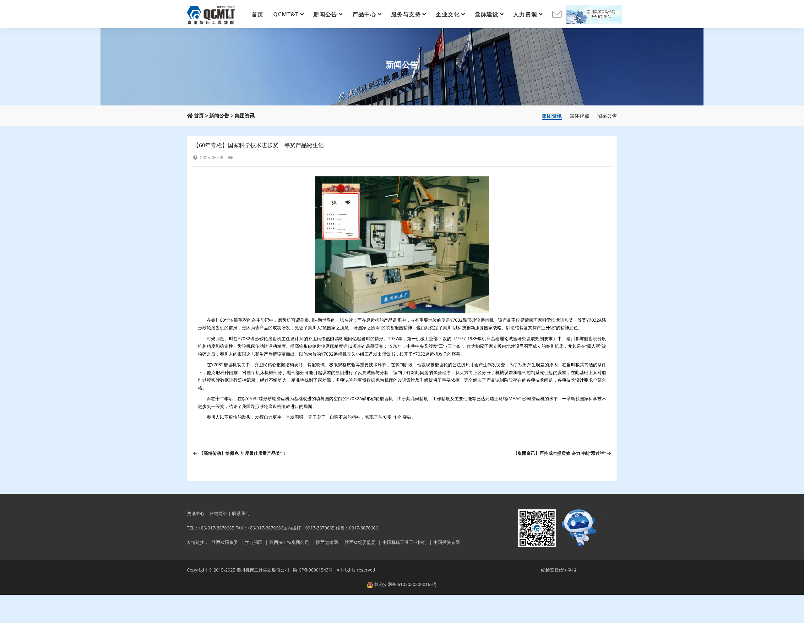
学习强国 (254, 542)
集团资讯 (245, 115)
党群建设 (486, 14)
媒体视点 (579, 115)
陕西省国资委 (225, 542)
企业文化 (447, 14)
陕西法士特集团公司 (289, 542)
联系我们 (241, 513)
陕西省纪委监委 (360, 542)
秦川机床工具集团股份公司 (262, 570)
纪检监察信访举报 (558, 570)
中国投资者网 (446, 542)
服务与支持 (406, 14)
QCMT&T (286, 14)
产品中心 (364, 14)
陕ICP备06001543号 (313, 570)
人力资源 (525, 14)
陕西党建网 (327, 542)
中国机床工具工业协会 (404, 542)
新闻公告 (325, 14)
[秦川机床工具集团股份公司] (211, 14)
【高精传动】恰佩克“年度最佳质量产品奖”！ (242, 453)
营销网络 (218, 513)
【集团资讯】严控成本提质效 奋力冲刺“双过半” (559, 453)
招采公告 (607, 115)
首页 (257, 14)
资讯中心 (195, 513)
